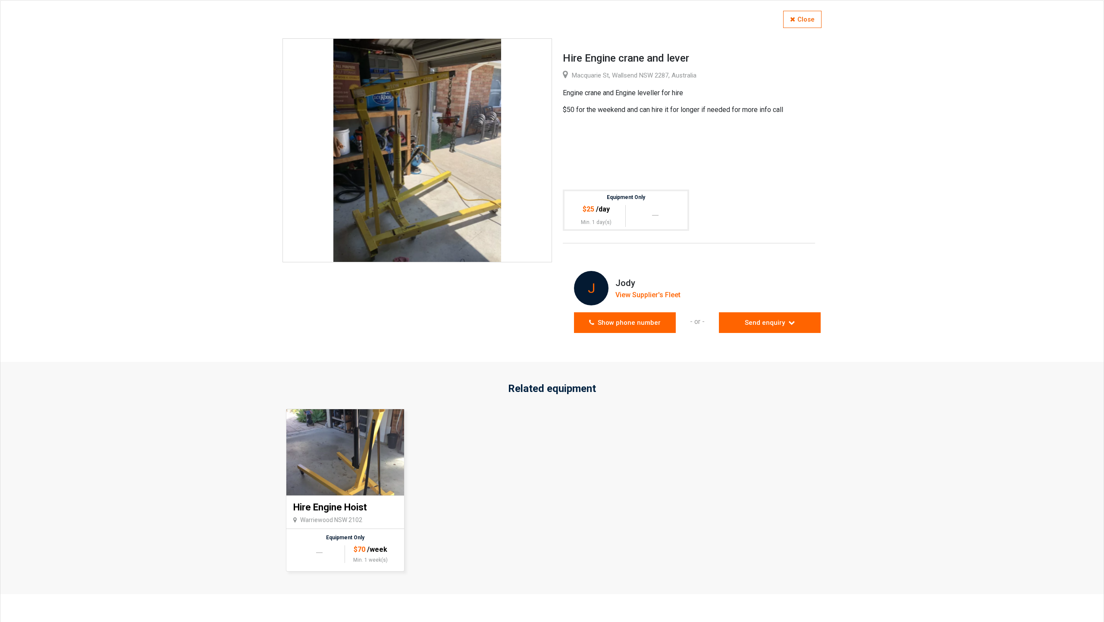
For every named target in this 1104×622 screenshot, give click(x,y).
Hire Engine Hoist (330, 507)
